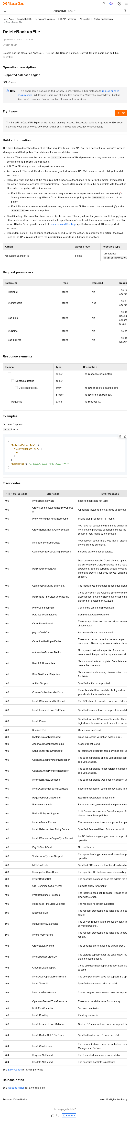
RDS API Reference (67, 18)
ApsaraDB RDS (24, 18)
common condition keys (63, 224)
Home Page (8, 19)
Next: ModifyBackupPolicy (113, 1099)
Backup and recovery (103, 18)
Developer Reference (45, 18)
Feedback (70, 1115)
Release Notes (16, 1087)
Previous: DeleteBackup (15, 1099)
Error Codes (15, 1069)
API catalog (85, 18)
